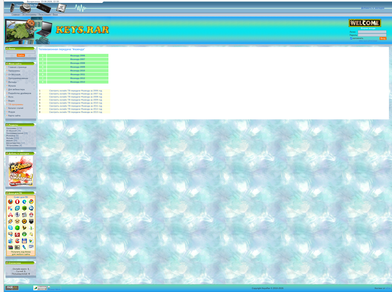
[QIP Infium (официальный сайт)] (31, 229)
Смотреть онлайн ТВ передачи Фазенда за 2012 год (75, 109)
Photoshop (10, 136)
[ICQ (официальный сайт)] (17, 229)
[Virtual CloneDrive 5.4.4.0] (17, 223)
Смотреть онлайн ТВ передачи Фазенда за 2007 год (75, 93)
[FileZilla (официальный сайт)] (17, 236)
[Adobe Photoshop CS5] (24, 249)
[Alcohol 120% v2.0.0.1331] (10, 216)
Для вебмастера (13, 143)
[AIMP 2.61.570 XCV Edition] (24, 223)
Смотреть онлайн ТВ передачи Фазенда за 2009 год (75, 100)
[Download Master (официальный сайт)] (10, 236)
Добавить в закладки (372, 8)
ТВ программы (29, 14)
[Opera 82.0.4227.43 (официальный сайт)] (17, 203)
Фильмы (9, 138)
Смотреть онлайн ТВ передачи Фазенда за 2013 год (75, 112)
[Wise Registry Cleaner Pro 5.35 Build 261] (10, 242)
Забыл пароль (363, 41)
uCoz (388, 288)
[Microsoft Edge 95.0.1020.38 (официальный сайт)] (24, 203)
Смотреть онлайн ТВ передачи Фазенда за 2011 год (75, 106)
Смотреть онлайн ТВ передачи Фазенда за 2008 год (75, 96)
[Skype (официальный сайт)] (10, 229)
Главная (16, 14)
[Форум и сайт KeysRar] (21, 185)
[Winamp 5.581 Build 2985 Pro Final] (10, 223)
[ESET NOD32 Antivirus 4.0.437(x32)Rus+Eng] (17, 210)
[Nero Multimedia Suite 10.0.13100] (31, 216)
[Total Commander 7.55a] (24, 242)
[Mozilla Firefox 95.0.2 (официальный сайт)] (10, 203)
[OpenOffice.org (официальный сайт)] (31, 249)
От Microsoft (11, 131)
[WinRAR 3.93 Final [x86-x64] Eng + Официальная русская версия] (10, 249)
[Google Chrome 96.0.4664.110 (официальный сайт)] (31, 203)
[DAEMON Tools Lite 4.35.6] (17, 216)
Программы (11, 128)
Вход (55, 14)
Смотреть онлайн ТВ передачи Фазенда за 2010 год (75, 103)
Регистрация (44, 14)
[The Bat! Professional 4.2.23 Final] (24, 229)
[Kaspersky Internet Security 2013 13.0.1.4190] (10, 210)
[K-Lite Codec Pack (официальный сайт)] (24, 216)
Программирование (14, 133)
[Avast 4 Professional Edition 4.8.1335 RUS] (31, 210)
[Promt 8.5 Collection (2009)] (31, 242)
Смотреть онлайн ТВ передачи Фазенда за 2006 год (75, 90)
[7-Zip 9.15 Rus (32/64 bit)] (17, 249)
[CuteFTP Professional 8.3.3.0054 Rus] (31, 236)
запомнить (358, 38)
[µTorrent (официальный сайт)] (24, 236)
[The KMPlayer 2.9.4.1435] (31, 223)
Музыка (9, 141)
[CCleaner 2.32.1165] (17, 242)
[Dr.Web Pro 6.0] (24, 210)
